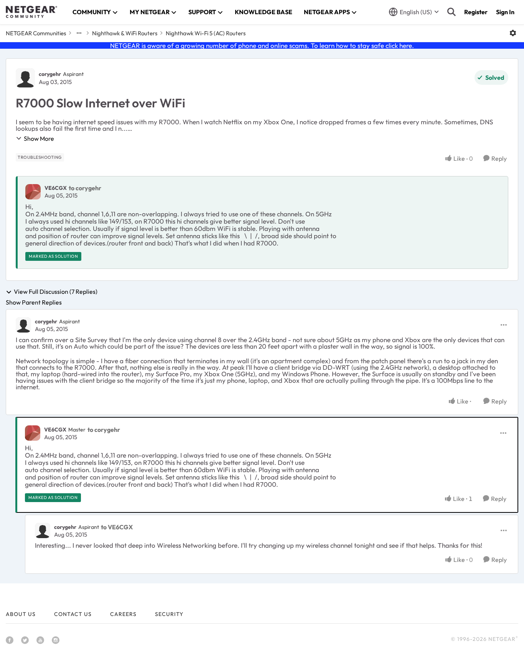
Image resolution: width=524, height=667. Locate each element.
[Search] (451, 11)
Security (169, 614)
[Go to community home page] (31, 12)
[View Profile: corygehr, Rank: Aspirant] (25, 77)
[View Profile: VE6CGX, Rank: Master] (32, 433)
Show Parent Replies (34, 302)
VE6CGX (55, 188)
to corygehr (85, 188)
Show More (39, 138)
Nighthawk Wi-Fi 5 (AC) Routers (206, 33)
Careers (123, 614)
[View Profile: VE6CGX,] (33, 191)
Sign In (505, 12)
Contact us (73, 614)
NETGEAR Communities (36, 33)
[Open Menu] (513, 33)
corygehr (50, 74)
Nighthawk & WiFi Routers (124, 33)
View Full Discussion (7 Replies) (55, 291)
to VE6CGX (117, 527)
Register (476, 12)
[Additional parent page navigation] (79, 33)
